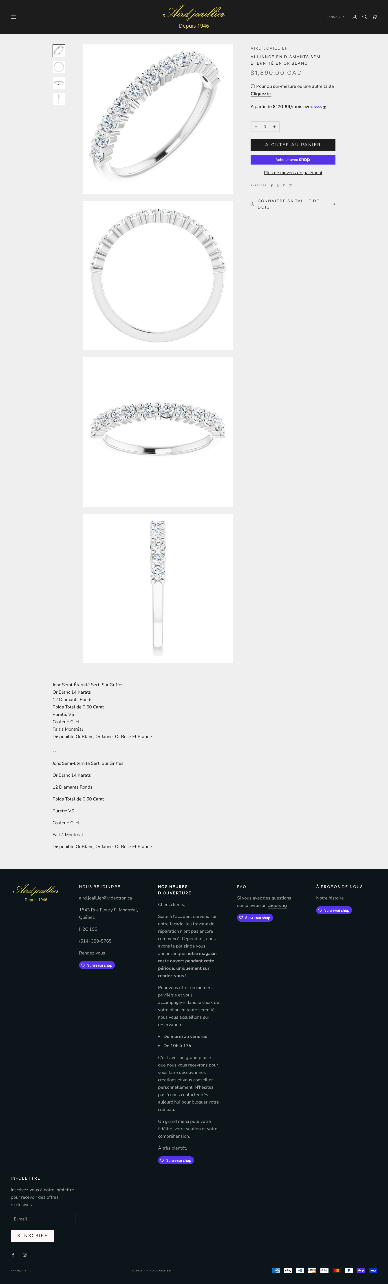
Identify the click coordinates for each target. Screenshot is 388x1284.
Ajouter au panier (293, 145)
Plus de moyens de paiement (293, 173)
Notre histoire (330, 898)
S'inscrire (32, 1236)
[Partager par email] (290, 185)
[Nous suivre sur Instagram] (24, 1255)
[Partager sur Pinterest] (284, 185)
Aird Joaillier (269, 48)
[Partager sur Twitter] (278, 185)
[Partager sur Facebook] (271, 185)
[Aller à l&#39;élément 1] (59, 50)
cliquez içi (277, 905)
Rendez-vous (92, 953)
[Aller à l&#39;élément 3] (59, 83)
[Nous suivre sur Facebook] (13, 1255)
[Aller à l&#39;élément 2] (59, 67)
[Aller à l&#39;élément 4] (59, 99)
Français (333, 16)
